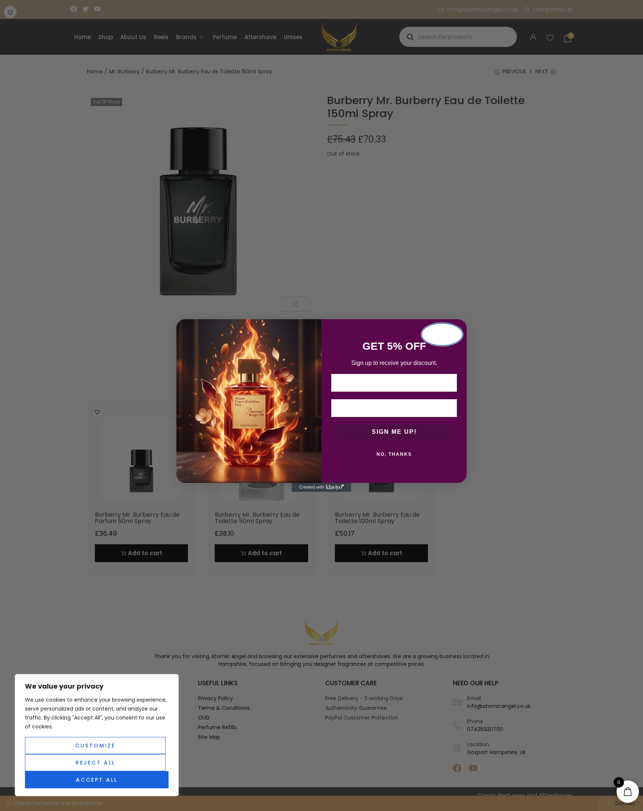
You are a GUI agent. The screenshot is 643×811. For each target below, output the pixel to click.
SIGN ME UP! (394, 432)
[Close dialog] (442, 334)
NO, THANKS (394, 454)
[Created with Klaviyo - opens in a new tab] (321, 487)
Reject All (95, 762)
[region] (97, 735)
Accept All (97, 779)
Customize (95, 745)
